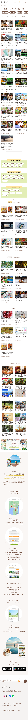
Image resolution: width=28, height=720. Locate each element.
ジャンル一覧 (4, 712)
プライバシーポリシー (6, 703)
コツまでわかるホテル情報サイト (8, 710)
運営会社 (15, 705)
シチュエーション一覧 (12, 712)
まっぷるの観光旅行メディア (7, 708)
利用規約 (13, 703)
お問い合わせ (18, 703)
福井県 (4, 5)
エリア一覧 (18, 710)
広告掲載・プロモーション (7, 705)
